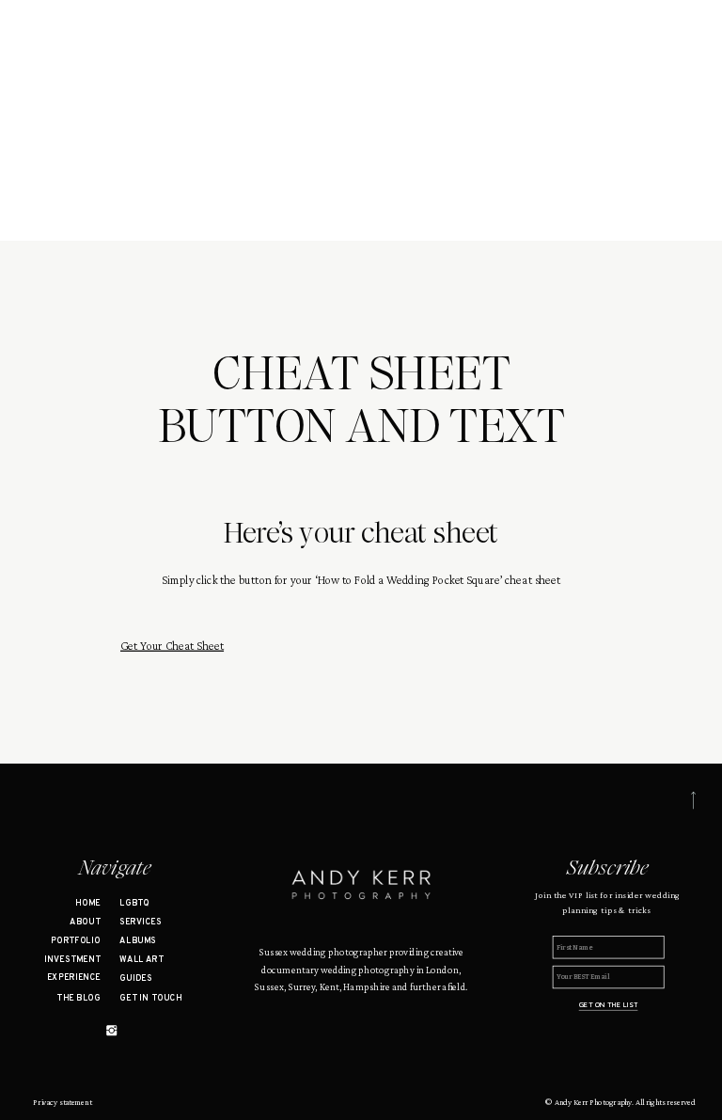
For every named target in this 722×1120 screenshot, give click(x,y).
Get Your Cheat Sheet (172, 645)
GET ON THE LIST (608, 1005)
